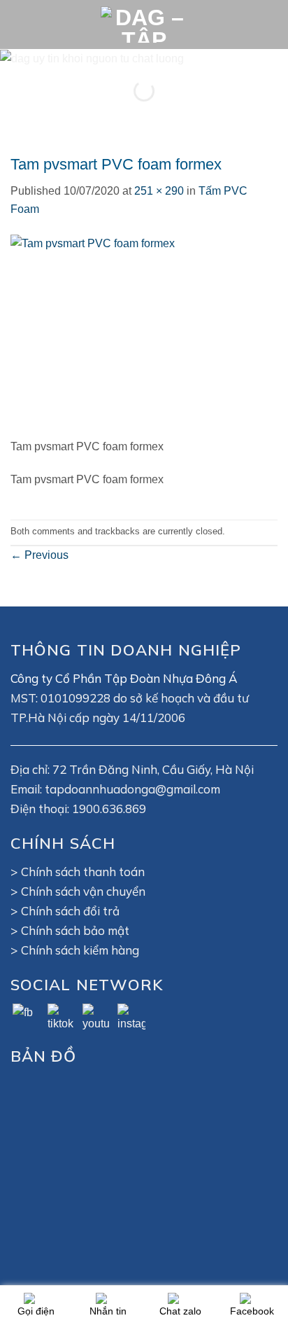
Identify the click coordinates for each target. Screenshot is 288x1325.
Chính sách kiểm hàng (80, 950)
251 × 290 (159, 191)
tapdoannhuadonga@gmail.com (132, 789)
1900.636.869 (109, 808)
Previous (39, 555)
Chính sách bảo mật (75, 930)
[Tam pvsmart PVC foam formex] (98, 335)
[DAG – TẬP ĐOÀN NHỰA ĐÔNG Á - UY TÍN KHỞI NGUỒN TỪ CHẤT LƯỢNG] (144, 24)
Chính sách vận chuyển (83, 891)
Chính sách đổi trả (70, 910)
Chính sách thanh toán (83, 871)
